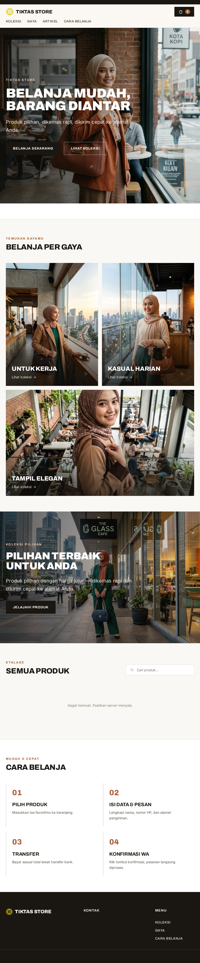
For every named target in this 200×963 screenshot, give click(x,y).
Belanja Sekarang (33, 148)
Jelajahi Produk (31, 607)
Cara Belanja (77, 21)
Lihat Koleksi (85, 148)
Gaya (32, 21)
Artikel (50, 21)
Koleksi (13, 21)
